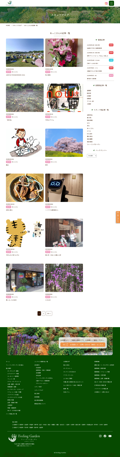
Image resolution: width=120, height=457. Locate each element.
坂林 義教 (90, 139)
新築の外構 (10, 400)
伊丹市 (96, 425)
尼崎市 (83, 425)
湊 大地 (89, 118)
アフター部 (90, 101)
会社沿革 (38, 375)
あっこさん (90, 128)
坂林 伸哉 (90, 120)
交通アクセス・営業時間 (42, 381)
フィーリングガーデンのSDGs (44, 378)
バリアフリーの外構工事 (101, 389)
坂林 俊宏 (90, 142)
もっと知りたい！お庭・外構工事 (72, 385)
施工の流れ (66, 365)
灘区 (57, 425)
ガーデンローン (67, 368)
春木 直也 (90, 136)
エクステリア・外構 (13, 373)
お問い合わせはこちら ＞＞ (24, 446)
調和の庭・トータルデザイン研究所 (104, 365)
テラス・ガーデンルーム (14, 381)
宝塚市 (26, 425)
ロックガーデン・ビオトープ (15, 389)
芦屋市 (31, 425)
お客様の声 (66, 361)
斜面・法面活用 (11, 408)
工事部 (89, 104)
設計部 (89, 93)
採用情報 (36, 397)
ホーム (8, 361)
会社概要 (38, 373)
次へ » (49, 313)
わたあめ (89, 134)
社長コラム (66, 392)
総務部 (89, 98)
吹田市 (21, 427)
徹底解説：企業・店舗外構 (101, 378)
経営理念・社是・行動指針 (43, 370)
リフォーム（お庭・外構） (14, 392)
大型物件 (9, 405)
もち (88, 123)
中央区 (45, 425)
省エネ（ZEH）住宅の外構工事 (103, 382)
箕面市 (31, 427)
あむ (88, 126)
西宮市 (21, 425)
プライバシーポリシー (42, 383)
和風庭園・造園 (11, 387)
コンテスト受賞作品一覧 (41, 361)
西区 (49, 425)
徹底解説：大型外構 (100, 375)
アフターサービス (68, 375)
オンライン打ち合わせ (69, 372)
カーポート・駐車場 (13, 376)
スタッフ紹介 (38, 387)
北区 (40, 425)
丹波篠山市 (90, 425)
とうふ (89, 131)
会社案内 (36, 365)
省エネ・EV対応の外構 (13, 410)
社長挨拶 (38, 367)
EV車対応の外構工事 (100, 385)
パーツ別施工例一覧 (11, 414)
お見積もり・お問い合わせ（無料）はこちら (86, 344)
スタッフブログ (38, 390)
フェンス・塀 (11, 379)
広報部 (89, 96)
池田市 (41, 427)
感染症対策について (40, 404)
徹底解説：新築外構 (100, 368)
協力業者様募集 (38, 400)
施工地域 (36, 393)
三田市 (67, 425)
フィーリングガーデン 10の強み (14, 365)
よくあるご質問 (67, 378)
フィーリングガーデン (93, 144)
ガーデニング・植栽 (12, 371)
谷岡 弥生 (90, 115)
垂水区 (62, 425)
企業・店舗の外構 (12, 402)
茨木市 (26, 427)
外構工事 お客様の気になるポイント (73, 382)
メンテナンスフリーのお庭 (14, 397)
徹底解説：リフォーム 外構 (101, 372)
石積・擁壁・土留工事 (13, 384)
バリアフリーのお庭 (12, 394)
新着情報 (96, 361)
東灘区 (53, 425)
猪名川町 (78, 425)
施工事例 (8, 368)
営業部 (89, 90)
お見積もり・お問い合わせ (101, 392)
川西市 (72, 425)
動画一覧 (65, 389)
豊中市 (36, 427)
